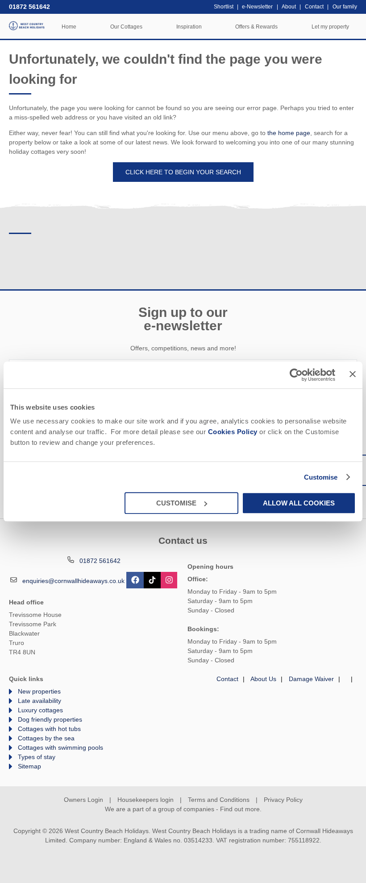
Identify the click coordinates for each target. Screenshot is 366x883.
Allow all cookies (299, 503)
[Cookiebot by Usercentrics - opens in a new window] (296, 375)
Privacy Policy (283, 799)
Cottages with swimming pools (60, 747)
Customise (321, 477)
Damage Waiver (311, 678)
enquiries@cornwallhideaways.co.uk (73, 580)
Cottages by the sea (46, 738)
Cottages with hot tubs (49, 728)
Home (69, 27)
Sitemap (29, 766)
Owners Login (83, 799)
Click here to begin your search (183, 172)
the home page (288, 132)
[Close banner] (352, 374)
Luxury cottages (40, 710)
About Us (263, 678)
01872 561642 (29, 6)
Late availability (39, 700)
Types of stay (36, 756)
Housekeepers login (145, 799)
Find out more (240, 809)
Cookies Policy (233, 431)
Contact (227, 678)
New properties (39, 691)
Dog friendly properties (50, 719)
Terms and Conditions (219, 799)
